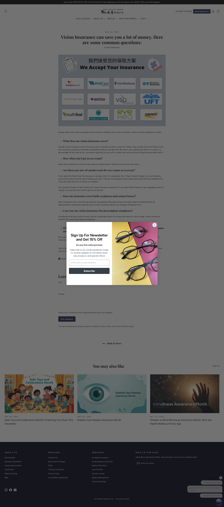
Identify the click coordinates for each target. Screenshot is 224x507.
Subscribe (89, 271)
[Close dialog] (154, 225)
